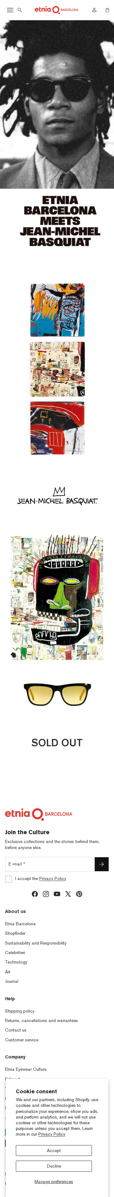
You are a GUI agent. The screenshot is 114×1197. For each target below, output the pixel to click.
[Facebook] (35, 894)
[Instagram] (46, 894)
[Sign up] (102, 864)
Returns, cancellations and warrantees (41, 1020)
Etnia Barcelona (20, 923)
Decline (54, 1166)
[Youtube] (57, 894)
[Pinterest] (79, 894)
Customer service (21, 1039)
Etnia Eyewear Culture (26, 1069)
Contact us (16, 1030)
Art (7, 971)
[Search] (20, 10)
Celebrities (15, 952)
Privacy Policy (51, 1134)
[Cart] (107, 10)
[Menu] (10, 10)
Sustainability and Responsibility (35, 943)
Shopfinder (15, 933)
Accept (54, 1150)
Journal (11, 981)
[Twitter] (68, 894)
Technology (16, 961)
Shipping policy (20, 1011)
